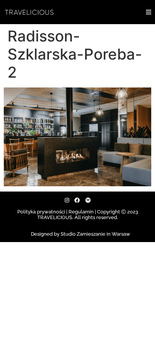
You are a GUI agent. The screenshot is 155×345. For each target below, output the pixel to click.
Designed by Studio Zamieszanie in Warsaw (80, 234)
